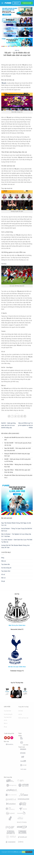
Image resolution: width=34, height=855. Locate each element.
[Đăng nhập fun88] (17, 42)
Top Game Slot (5, 571)
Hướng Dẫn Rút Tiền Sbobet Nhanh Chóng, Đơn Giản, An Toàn (15, 546)
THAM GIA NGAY (26, 3)
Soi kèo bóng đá (6, 568)
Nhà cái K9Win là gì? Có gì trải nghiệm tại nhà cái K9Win (25, 425)
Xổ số (3, 574)
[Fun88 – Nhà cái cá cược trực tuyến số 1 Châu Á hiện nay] (8, 3)
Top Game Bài (5, 564)
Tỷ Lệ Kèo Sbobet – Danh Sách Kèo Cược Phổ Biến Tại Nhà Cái (16, 541)
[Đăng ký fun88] (17, 499)
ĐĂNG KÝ (16, 3)
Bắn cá (3, 578)
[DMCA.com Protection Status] (27, 852)
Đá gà (3, 581)
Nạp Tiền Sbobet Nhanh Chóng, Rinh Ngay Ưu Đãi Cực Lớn (16, 524)
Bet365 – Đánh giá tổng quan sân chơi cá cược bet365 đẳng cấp (8, 425)
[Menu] (2, 3)
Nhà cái (17, 50)
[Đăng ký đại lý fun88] (17, 11)
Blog (2, 558)
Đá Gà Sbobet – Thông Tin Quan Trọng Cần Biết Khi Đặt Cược (16, 530)
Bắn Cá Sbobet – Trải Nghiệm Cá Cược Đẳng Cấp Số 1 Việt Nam (16, 535)
